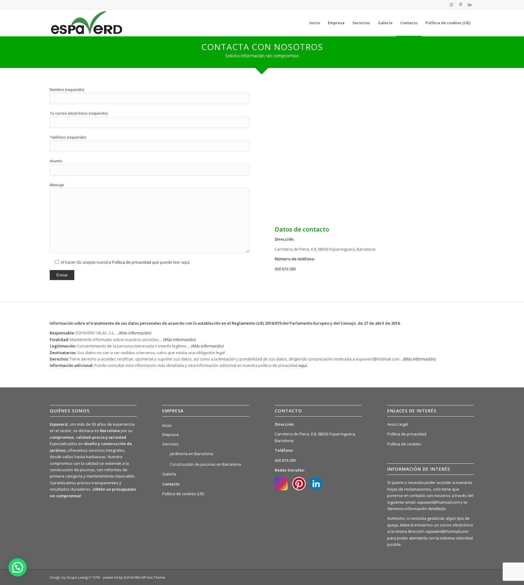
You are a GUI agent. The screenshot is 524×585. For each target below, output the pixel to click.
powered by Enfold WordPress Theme (134, 577)
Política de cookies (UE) (183, 493)
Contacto (171, 484)
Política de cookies (404, 444)
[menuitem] (314, 22)
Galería (169, 474)
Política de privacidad (131, 262)
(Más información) (179, 339)
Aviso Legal (397, 424)
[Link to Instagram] (451, 4)
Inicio (167, 425)
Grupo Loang (77, 577)
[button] (17, 567)
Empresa (170, 434)
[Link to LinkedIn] (469, 4)
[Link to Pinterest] (460, 4)
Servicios (170, 444)
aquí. (302, 365)
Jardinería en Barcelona (191, 453)
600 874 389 (285, 269)
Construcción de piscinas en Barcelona (205, 464)
